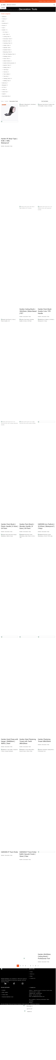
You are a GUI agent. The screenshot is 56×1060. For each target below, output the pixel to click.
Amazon (53, 1)
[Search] (54, 4)
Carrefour (48, 1)
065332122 (3, 1)
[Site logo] (11, 4)
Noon (45, 1)
